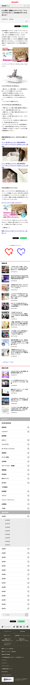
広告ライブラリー (7, 635)
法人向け (4, 483)
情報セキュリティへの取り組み (7, 648)
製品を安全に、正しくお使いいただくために (22, 639)
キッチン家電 (5, 457)
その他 (3, 508)
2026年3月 (7, 537)
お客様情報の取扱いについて (7, 668)
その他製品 (5, 487)
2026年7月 (7, 523)
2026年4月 (7, 534)
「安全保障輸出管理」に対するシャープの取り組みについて (13, 657)
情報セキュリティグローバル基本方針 (9, 651)
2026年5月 (7, 530)
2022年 (4, 561)
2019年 (4, 574)
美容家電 (4, 427)
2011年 (4, 608)
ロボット (4, 440)
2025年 (4, 549)
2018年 (4, 578)
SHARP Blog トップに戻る (8, 362)
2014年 (4, 595)
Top (28, 682)
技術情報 (4, 491)
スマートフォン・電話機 (8, 465)
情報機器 (4, 470)
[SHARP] (15, 1)
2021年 (4, 566)
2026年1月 (7, 545)
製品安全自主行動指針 (6, 654)
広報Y (12, 19)
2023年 (4, 557)
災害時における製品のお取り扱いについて (7, 639)
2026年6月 (7, 527)
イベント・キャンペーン (8, 500)
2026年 (4, 516)
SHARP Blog (22, 631)
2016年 (4, 587)
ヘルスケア (5, 431)
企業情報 (4, 504)
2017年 (4, 583)
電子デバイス (5, 478)
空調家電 (4, 453)
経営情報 (4, 436)
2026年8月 (7, 520)
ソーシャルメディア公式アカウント (7, 643)
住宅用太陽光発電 (6, 423)
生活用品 (4, 474)
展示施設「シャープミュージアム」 (22, 635)
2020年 (4, 570)
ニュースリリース (7, 631)
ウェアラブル (5, 444)
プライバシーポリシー (6, 665)
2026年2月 (7, 541)
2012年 (4, 604)
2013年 (4, 600)
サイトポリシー (5, 663)
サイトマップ (4, 660)
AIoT (26, 21)
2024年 (4, 553)
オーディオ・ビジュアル (8, 448)
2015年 (4, 591)
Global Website (5, 671)
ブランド (4, 495)
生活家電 (4, 461)
